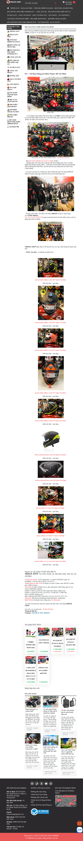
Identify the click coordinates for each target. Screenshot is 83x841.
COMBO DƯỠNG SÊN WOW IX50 (30, 644)
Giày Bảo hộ (29, 587)
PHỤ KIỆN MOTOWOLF (38, 19)
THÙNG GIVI (14, 8)
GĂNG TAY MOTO (25, 15)
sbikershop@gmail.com (15, 814)
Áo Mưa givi (55, 600)
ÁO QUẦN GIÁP (31, 579)
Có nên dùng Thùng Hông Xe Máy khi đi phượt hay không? (50, 711)
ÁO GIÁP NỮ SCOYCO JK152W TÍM (70, 642)
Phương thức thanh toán (39, 797)
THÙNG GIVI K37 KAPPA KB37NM (43, 670)
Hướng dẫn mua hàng (38, 792)
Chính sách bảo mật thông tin (41, 805)
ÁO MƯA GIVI (12, 15)
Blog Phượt (55, 22)
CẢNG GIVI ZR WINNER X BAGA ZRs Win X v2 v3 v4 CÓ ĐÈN (30, 673)
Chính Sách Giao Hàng (39, 794)
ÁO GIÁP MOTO (64, 15)
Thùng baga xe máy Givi (33, 583)
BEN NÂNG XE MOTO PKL (64, 8)
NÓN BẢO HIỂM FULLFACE (43, 8)
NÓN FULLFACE (63, 157)
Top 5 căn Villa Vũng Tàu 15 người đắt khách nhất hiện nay (68, 752)
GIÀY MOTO (52, 15)
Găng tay (28, 598)
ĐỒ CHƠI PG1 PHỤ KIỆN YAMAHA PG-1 (21, 11)
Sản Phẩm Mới (43, 22)
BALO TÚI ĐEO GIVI (40, 15)
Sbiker (57, 793)
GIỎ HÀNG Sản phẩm (69, 3)
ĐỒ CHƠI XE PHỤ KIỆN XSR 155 (59, 11)
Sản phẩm (38, 838)
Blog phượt (47, 838)
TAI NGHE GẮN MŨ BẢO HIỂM (18, 19)
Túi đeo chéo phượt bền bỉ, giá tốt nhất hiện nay (67, 712)
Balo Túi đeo (29, 600)
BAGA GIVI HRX (26, 8)
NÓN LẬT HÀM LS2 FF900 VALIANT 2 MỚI (31, 747)
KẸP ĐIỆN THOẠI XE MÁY (57, 19)
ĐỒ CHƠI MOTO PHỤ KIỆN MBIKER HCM (21, 22)
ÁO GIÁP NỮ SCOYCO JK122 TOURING (57, 643)
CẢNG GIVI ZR (41, 11)
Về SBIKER (30, 838)
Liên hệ (55, 838)
